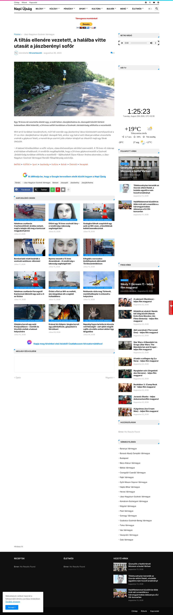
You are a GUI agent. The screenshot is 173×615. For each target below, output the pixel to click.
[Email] (63, 189)
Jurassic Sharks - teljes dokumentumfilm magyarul (146, 397)
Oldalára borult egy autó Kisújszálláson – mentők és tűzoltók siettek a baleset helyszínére (26, 328)
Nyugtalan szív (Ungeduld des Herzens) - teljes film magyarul (145, 373)
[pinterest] (158, 2)
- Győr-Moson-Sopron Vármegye (133, 482)
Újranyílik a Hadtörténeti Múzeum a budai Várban (139, 565)
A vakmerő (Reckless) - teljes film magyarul (144, 300)
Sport (82, 9)
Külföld (26, 164)
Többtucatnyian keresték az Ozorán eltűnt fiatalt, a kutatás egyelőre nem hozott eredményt (146, 189)
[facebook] (146, 2)
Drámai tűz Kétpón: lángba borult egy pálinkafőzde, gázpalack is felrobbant (64, 326)
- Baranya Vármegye (128, 448)
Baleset (55, 183)
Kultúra (96, 9)
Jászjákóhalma (87, 183)
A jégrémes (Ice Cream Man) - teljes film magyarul (146, 410)
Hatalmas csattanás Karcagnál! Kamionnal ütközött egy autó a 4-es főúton (29, 293)
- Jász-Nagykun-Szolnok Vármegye (38, 34)
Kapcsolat (33, 2)
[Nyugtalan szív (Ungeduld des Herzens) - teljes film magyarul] (125, 373)
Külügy (54, 9)
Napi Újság (23, 9)
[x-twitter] (150, 2)
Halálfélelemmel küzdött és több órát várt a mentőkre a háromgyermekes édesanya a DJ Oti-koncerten (146, 206)
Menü (123, 9)
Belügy (39, 9)
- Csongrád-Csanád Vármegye (132, 472)
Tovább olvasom (12, 601)
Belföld (17, 164)
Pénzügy (68, 9)
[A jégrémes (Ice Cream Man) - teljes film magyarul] (125, 412)
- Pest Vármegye (126, 511)
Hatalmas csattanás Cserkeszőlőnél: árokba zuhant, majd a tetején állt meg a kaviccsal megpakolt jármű (29, 227)
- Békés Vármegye (127, 468)
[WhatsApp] (52, 189)
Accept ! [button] (12, 607)
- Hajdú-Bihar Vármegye (129, 487)
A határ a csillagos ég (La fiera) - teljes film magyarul (146, 359)
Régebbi (109, 377)
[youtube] (154, 2)
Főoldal (17, 34)
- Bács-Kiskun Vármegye (129, 463)
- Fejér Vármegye (126, 477)
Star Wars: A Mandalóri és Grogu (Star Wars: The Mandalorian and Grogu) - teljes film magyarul (146, 346)
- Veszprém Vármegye (128, 535)
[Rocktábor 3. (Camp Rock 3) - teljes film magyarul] (125, 387)
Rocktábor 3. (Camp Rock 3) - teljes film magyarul (145, 385)
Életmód (137, 9)
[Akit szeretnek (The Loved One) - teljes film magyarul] (125, 333)
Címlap (16, 2)
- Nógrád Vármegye (127, 506)
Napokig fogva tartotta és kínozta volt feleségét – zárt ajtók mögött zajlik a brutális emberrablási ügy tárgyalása (98, 328)
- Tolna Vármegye (126, 525)
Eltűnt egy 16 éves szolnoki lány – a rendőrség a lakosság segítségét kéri (64, 225)
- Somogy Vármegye (128, 515)
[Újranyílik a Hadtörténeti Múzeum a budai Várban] (120, 567)
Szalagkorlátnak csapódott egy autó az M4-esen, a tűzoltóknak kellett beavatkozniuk (97, 225)
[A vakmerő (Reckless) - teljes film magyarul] (125, 302)
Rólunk (24, 2)
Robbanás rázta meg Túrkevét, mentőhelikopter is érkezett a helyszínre (97, 293)
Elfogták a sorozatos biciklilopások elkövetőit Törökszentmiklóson (94, 261)
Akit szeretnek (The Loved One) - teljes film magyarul (146, 331)
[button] (150, 8)
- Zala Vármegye (126, 539)
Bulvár (110, 9)
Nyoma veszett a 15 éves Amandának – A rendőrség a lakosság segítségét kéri (61, 261)
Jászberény (74, 183)
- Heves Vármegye (127, 492)
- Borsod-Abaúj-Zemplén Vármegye (134, 453)
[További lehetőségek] (68, 189)
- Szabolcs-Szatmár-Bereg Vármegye (135, 520)
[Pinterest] (58, 189)
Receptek (84, 164)
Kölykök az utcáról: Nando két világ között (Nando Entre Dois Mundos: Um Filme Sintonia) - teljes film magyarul (146, 316)
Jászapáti (64, 183)
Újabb (18, 377)
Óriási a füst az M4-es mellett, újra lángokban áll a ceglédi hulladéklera (62, 293)
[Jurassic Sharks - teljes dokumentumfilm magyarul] (125, 399)
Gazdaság (44, 164)
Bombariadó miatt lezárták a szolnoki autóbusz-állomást (27, 259)
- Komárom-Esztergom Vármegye (133, 501)
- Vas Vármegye (125, 530)
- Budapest (123, 458)
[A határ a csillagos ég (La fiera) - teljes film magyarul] (125, 361)
